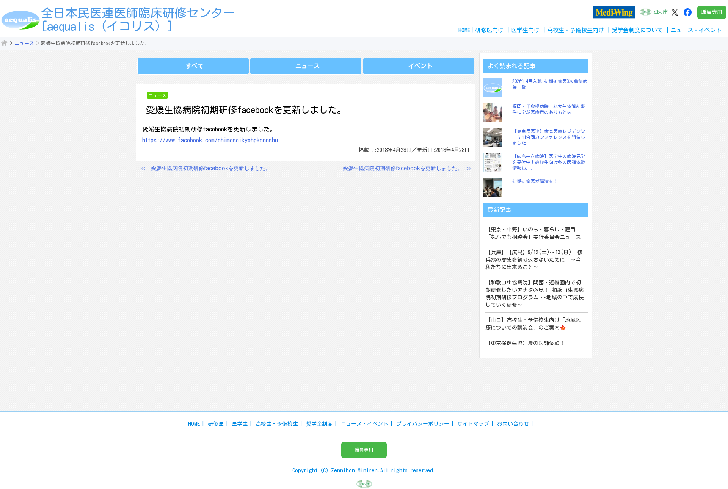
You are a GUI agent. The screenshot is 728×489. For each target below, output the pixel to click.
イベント (420, 66)
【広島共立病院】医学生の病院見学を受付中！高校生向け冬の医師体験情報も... (548, 162)
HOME (464, 30)
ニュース (24, 43)
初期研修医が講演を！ (535, 181)
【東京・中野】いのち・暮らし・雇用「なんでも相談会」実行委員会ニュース (533, 233)
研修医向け (489, 30)
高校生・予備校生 (277, 424)
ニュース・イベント (364, 424)
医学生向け (525, 30)
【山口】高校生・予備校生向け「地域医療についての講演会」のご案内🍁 (533, 323)
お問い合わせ (513, 424)
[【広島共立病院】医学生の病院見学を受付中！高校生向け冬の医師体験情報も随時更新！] (494, 162)
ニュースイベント (696, 30)
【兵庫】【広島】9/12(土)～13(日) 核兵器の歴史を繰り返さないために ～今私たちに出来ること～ (533, 260)
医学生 (240, 424)
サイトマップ (473, 424)
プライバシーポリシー (422, 424)
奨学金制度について (637, 30)
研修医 (216, 424)
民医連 (660, 12)
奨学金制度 (319, 424)
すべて (194, 66)
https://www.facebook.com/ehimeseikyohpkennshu (210, 140)
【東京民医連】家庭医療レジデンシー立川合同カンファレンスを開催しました (548, 137)
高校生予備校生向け (575, 30)
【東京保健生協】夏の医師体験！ (525, 343)
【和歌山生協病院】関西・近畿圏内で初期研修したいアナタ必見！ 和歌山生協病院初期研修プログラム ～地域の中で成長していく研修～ (534, 294)
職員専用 (711, 12)
